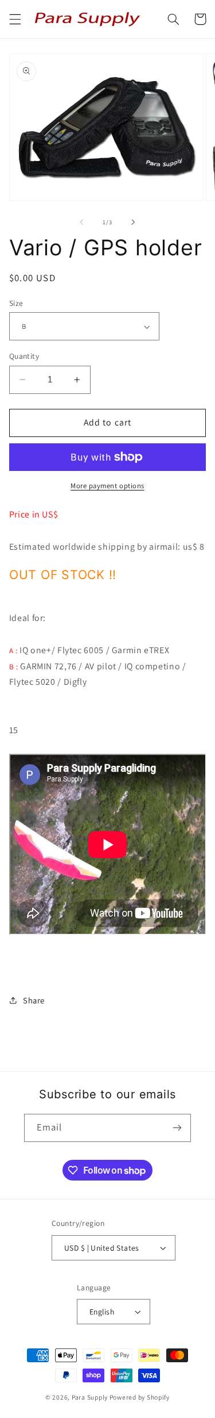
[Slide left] (81, 222)
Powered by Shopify (140, 1397)
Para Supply (91, 1397)
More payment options (107, 485)
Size (16, 303)
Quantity (24, 356)
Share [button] (34, 1000)
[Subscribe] (177, 1128)
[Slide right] (133, 222)
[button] (15, 19)
